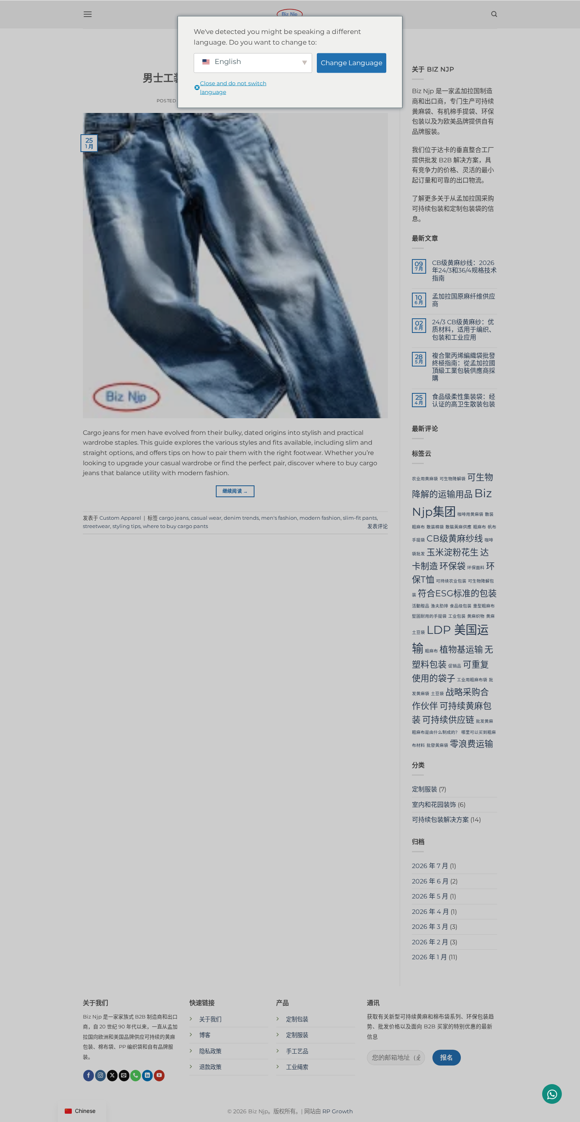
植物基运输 (461, 649)
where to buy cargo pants (175, 526)
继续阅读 (235, 491)
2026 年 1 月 (429, 957)
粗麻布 (479, 527)
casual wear (206, 518)
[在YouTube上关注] (159, 1075)
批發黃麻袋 (437, 745)
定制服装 (424, 789)
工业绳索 (297, 1067)
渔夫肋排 (439, 606)
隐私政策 (210, 1051)
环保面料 (476, 567)
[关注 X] (112, 1075)
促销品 (454, 666)
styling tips (126, 526)
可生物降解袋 (453, 478)
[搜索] (494, 14)
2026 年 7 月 (430, 866)
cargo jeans (174, 518)
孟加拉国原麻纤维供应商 (463, 300)
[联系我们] (135, 1075)
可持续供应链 (448, 719)
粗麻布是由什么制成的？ (436, 732)
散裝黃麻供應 (458, 527)
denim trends (241, 518)
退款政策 (210, 1067)
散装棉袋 (435, 527)
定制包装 (297, 1019)
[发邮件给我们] (124, 1075)
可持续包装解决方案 (440, 819)
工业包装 (457, 616)
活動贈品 (420, 606)
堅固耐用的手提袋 (429, 616)
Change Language (351, 63)
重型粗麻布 (484, 606)
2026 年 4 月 (430, 911)
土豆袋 (437, 693)
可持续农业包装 (451, 581)
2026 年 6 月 (430, 881)
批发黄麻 (484, 721)
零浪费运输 (471, 744)
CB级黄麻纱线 (455, 538)
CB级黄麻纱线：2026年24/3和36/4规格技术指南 (464, 270)
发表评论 (377, 526)
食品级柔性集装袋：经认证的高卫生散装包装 (463, 400)
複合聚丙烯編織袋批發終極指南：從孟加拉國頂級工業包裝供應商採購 (463, 367)
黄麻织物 (476, 616)
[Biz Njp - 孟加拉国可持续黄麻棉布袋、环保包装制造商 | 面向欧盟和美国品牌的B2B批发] (290, 14)
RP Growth (337, 1111)
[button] (87, 14)
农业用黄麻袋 (425, 478)
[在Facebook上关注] (88, 1075)
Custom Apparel (120, 518)
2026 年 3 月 (430, 926)
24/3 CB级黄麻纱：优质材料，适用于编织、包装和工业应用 (463, 329)
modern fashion (320, 518)
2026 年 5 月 (430, 896)
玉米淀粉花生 (453, 552)
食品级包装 (460, 606)
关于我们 (210, 1019)
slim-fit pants (360, 518)
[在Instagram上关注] (100, 1075)
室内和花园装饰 (434, 804)
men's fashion (279, 518)
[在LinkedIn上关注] (147, 1075)
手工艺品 (297, 1051)
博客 (204, 1035)
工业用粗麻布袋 (472, 679)
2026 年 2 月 (430, 942)
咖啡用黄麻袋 (470, 514)
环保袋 (453, 566)
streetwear (96, 526)
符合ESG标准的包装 (457, 593)
